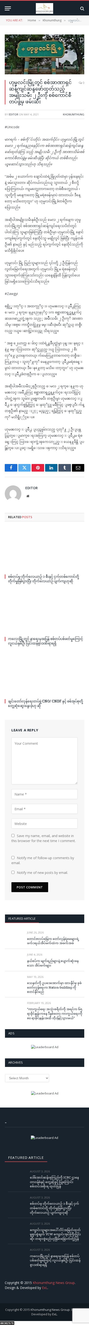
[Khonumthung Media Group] (44, 8)
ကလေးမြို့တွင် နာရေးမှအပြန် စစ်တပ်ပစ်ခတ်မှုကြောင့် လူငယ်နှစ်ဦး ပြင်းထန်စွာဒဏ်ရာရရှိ (45, 640)
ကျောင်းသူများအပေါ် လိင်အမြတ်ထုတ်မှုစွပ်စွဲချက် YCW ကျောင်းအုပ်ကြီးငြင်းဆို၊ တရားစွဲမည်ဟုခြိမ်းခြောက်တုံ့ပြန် (55, 1234)
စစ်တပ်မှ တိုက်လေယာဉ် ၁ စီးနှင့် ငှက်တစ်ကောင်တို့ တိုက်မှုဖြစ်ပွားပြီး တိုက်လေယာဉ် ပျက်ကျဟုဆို (43, 578)
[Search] (81, 8)
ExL (44, 1287)
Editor (13, 114)
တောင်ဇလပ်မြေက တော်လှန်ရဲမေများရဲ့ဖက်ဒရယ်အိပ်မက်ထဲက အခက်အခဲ (53, 941)
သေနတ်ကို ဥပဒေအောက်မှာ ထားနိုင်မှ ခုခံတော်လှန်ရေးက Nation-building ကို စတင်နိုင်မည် (54, 987)
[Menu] (8, 8)
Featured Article (22, 918)
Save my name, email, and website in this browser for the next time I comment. (43, 838)
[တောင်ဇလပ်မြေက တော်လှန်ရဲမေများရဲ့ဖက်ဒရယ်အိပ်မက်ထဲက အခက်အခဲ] (14, 938)
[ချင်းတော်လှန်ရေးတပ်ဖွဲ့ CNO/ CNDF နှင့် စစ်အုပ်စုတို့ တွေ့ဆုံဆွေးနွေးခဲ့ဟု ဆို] (44, 674)
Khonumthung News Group (54, 1282)
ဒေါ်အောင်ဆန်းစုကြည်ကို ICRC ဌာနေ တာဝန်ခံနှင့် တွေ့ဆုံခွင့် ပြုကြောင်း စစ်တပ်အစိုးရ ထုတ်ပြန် (54, 1181)
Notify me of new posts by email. (42, 872)
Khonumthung (73, 114)
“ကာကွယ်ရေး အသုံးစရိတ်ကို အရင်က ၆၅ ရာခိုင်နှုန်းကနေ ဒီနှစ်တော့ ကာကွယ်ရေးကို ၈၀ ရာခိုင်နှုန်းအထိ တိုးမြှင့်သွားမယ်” (54, 1013)
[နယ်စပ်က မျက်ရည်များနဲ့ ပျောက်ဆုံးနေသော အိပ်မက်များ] (14, 960)
